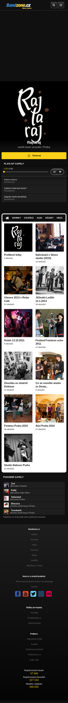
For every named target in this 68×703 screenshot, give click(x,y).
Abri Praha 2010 (45, 425)
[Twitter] (33, 594)
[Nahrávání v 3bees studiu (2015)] (50, 237)
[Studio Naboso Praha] (18, 448)
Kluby (34, 555)
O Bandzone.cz (34, 655)
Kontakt (34, 644)
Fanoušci (34, 550)
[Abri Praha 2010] (50, 408)
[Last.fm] (49, 594)
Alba (39, 218)
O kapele (29, 218)
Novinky (16, 218)
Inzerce (34, 587)
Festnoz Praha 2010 (16, 425)
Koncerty (34, 540)
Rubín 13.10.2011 (14, 340)
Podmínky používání (34, 649)
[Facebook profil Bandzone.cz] (18, 594)
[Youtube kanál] (25, 594)
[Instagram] (41, 594)
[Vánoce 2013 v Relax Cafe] (18, 280)
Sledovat (36, 155)
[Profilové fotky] (18, 237)
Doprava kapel (34, 623)
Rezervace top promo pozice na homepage (34, 581)
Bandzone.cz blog (34, 566)
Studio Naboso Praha (17, 465)
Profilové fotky (13, 255)
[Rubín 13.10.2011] (18, 323)
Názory (49, 218)
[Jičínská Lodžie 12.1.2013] (50, 280)
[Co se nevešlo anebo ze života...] (50, 366)
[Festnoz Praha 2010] (18, 408)
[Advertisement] (34, 46)
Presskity (34, 613)
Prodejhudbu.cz (34, 618)
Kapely (34, 534)
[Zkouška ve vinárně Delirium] (18, 366)
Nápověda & (34, 639)
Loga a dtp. (34, 660)
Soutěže (34, 560)
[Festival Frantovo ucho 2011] (50, 323)
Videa (59, 218)
